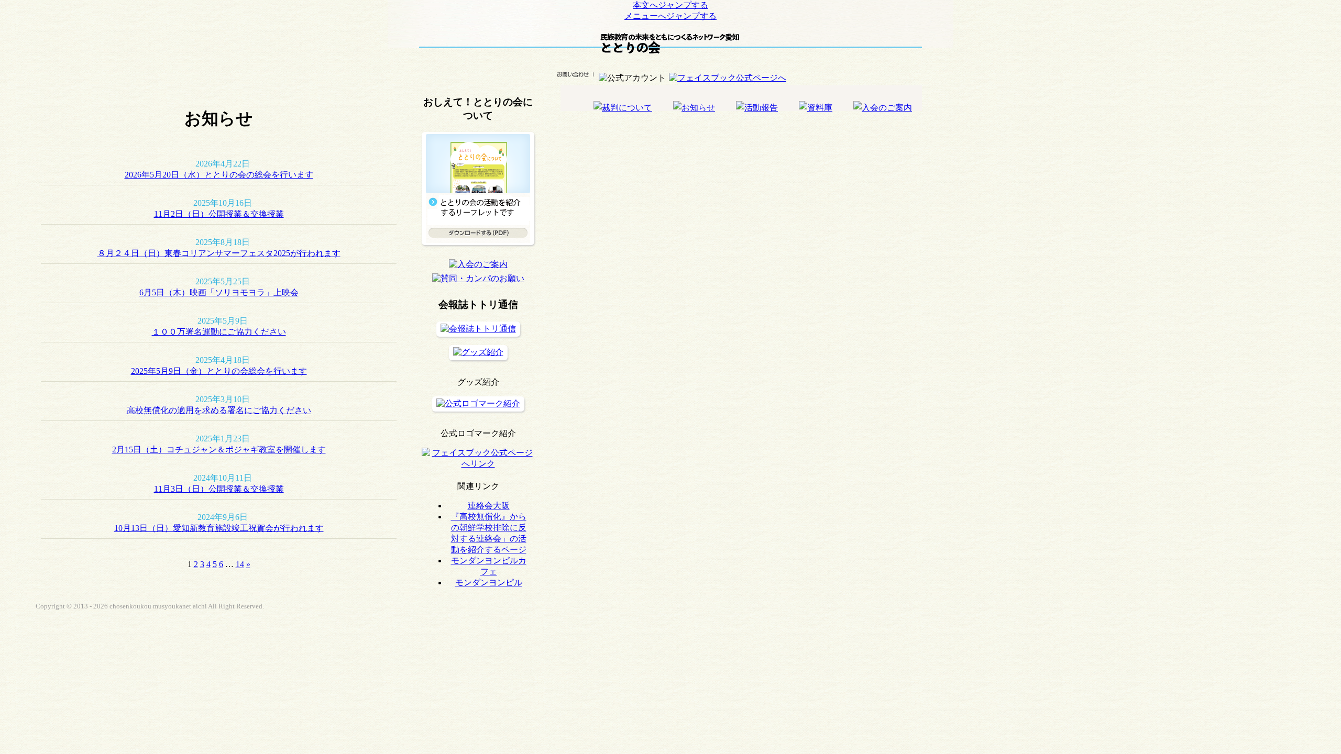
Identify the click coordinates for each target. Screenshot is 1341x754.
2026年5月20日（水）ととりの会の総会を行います (219, 174)
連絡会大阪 (489, 505)
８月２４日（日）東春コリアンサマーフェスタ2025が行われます (218, 253)
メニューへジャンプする (670, 16)
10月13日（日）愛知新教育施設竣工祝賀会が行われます (219, 528)
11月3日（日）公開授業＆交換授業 (219, 488)
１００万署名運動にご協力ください (219, 331)
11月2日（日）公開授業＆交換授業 (219, 213)
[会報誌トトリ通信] (478, 328)
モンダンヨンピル (488, 582)
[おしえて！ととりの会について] (478, 250)
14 (240, 564)
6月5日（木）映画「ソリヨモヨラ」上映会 (219, 292)
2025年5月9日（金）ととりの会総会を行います (219, 371)
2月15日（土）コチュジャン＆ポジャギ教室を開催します (219, 449)
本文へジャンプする (670, 5)
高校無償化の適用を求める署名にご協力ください (219, 410)
